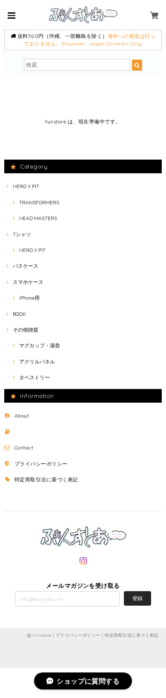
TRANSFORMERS (39, 202)
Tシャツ (22, 234)
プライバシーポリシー (41, 464)
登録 (137, 598)
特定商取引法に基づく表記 (46, 479)
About (21, 415)
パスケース (25, 266)
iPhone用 (29, 298)
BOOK (19, 314)
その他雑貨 (25, 329)
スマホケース (28, 282)
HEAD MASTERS (38, 218)
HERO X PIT (26, 186)
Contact (23, 447)
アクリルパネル (37, 361)
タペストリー (34, 377)
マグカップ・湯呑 (39, 345)
